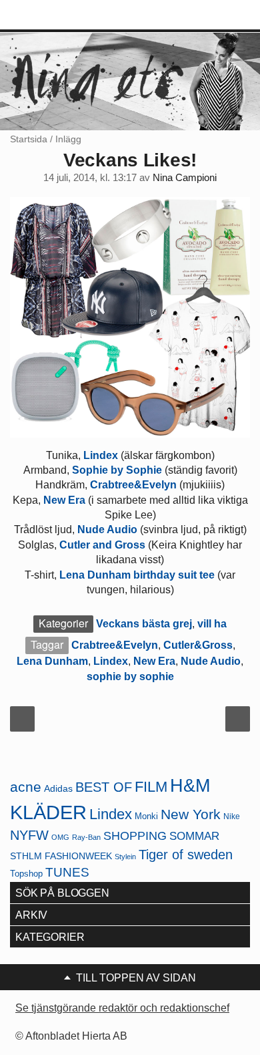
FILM (151, 786)
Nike (231, 816)
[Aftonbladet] (60, 15)
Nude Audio (107, 529)
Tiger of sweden (186, 854)
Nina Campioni (185, 177)
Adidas (58, 789)
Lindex (102, 455)
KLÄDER (48, 812)
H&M (190, 786)
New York (191, 814)
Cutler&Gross (198, 645)
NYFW (29, 835)
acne (25, 787)
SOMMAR (194, 836)
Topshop (26, 874)
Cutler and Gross (102, 545)
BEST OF (103, 787)
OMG (60, 837)
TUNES (67, 872)
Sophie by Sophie (117, 470)
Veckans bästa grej (144, 623)
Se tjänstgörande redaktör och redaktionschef (122, 1008)
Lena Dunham (52, 661)
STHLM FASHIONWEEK (61, 856)
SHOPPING (135, 836)
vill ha (212, 623)
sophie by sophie (130, 676)
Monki (146, 816)
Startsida (28, 139)
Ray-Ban (86, 837)
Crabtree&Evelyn (133, 484)
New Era (65, 500)
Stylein (125, 857)
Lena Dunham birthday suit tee (138, 575)
